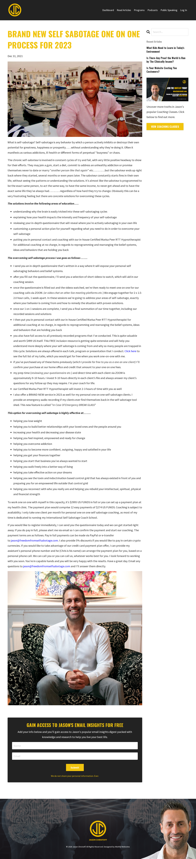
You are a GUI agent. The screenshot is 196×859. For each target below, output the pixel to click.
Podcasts (153, 10)
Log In (183, 10)
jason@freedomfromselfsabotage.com (34, 540)
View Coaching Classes (165, 126)
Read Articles (124, 10)
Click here (130, 351)
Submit (75, 767)
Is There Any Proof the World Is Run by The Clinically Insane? (165, 59)
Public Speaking (169, 10)
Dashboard (108, 10)
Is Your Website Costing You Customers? (161, 69)
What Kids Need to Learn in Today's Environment (165, 49)
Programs (139, 10)
